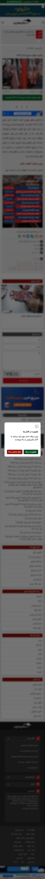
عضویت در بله (30, 451)
